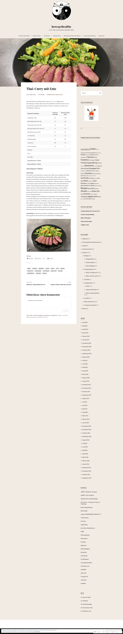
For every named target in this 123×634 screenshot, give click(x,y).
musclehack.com (85, 566)
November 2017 (86, 388)
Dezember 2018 (86, 343)
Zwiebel (93, 198)
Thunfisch (95, 194)
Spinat (92, 194)
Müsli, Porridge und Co (92, 272)
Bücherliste (47, 35)
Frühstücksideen (88, 269)
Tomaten (84, 196)
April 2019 (85, 329)
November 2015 (86, 471)
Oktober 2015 (86, 474)
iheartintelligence (85, 549)
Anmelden (85, 600)
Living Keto (84, 552)
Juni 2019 (85, 322)
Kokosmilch (30, 273)
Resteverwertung (98, 185)
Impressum (101, 35)
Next (86, 181)
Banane (94, 152)
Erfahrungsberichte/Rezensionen (91, 242)
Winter (99, 196)
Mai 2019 (84, 326)
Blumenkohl (88, 154)
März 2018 (85, 374)
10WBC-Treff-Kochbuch (87, 495)
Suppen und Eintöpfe (91, 289)
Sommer (87, 194)
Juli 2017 (84, 402)
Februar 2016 (86, 460)
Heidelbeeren (83, 170)
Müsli (82, 181)
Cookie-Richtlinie (37, 631)
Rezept (44, 273)
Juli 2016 (84, 443)
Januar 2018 (85, 381)
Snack (82, 194)
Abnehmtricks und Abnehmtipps (89, 498)
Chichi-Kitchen (85, 517)
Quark (92, 185)
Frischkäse (91, 160)
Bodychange (84, 511)
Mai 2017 (84, 409)
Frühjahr (97, 160)
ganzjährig (38, 270)
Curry (52, 268)
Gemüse (99, 163)
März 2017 (85, 415)
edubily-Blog (84, 524)
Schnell (84, 191)
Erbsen (62, 268)
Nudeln (89, 181)
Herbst (88, 170)
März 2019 (85, 333)
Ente (57, 268)
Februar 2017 (86, 419)
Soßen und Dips (90, 262)
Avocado (90, 152)
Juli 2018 (84, 360)
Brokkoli (41, 268)
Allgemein (85, 238)
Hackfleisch (99, 166)
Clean (47, 268)
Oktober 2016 (86, 433)
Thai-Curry (53, 101)
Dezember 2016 (86, 426)
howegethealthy (61, 26)
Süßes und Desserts (89, 301)
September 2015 (86, 478)
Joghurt (97, 170)
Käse (82, 175)
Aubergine (83, 152)
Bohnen (35, 268)
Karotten (53, 270)
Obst (92, 181)
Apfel (97, 149)
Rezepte (84, 252)
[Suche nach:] (91, 93)
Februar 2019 (86, 336)
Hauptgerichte (88, 283)
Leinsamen (91, 175)
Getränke (86, 279)
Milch (98, 178)
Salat (92, 188)
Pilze (89, 185)
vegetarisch (92, 196)
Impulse (84, 245)
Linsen (94, 175)
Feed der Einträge (87, 604)
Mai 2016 (84, 450)
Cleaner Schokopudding (87, 214)
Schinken (96, 188)
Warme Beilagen (90, 266)
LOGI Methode (85, 559)
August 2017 (85, 398)
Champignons (83, 157)
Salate (87, 286)
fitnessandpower (85, 535)
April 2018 (85, 371)
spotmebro (84, 580)
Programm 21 (84, 576)
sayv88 (42, 94)
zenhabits (83, 583)
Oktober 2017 (86, 391)
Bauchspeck (98, 152)
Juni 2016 (85, 447)
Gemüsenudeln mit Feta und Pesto (90, 211)
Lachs (87, 175)
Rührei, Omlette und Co (92, 276)
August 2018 (85, 357)
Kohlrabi (93, 173)
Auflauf (86, 152)
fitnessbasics (84, 538)
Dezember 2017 (86, 384)
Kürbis (84, 175)
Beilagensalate (90, 259)
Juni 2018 (85, 364)
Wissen (82, 198)
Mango (95, 178)
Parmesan (97, 183)
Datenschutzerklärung (90, 35)
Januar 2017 (85, 422)
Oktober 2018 (86, 350)
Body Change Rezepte (87, 507)
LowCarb (38, 273)
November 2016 (86, 429)
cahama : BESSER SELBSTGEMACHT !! (91, 514)
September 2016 (86, 436)
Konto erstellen (86, 597)
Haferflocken (85, 168)
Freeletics (30, 270)
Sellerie (88, 191)
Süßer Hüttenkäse (86, 218)
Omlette (88, 183)
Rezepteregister (37, 35)
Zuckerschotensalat (86, 221)
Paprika (92, 183)
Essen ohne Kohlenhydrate (88, 528)
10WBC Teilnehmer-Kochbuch (89, 492)
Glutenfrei (46, 270)
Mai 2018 (84, 367)
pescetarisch (84, 185)
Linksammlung (57, 35)
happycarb (83, 545)
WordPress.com (86, 611)
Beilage (83, 154)
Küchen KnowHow (87, 249)
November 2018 (86, 346)
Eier (93, 157)
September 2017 (86, 395)
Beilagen (86, 255)
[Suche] (100, 93)
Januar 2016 (85, 464)
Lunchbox (91, 178)
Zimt (85, 198)
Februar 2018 (86, 378)
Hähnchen (93, 170)
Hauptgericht (94, 168)
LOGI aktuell (84, 556)
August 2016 (85, 440)
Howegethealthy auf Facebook (90, 137)
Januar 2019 (85, 339)
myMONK (83, 569)
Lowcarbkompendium (86, 562)
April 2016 (85, 454)
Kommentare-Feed (87, 607)
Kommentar (65, 310)
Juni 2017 (85, 405)
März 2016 (85, 457)
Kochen (60, 270)
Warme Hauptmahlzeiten (55, 94)
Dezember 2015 (86, 467)
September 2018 (86, 353)
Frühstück (84, 163)
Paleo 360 (83, 573)
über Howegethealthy (24, 35)
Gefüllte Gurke (85, 225)
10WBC (29, 268)
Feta (96, 157)
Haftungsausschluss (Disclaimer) (72, 35)
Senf (91, 191)
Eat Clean (83, 521)
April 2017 (85, 412)
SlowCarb (96, 191)
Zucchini (88, 199)
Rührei (89, 188)
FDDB (82, 531)
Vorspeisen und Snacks (90, 305)
